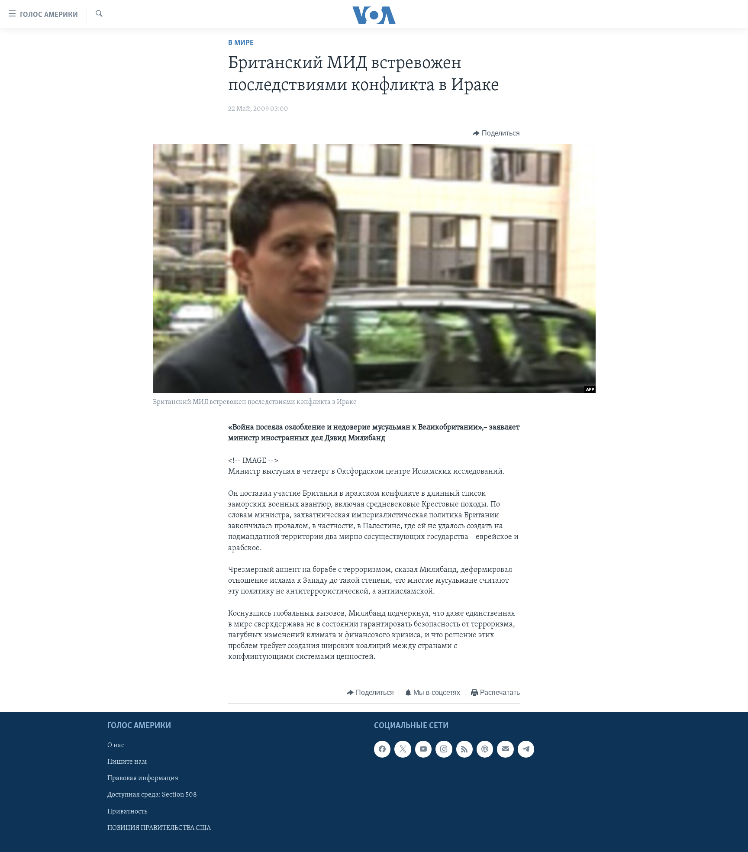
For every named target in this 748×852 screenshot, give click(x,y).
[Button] (496, 133)
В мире (241, 43)
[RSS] (464, 749)
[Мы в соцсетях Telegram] (526, 749)
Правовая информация (142, 778)
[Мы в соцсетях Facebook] (382, 749)
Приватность (127, 811)
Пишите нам (127, 762)
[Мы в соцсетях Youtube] (423, 749)
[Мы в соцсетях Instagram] (443, 749)
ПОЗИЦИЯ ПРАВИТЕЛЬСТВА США (159, 828)
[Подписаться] (505, 749)
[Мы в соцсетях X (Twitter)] (402, 749)
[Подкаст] (485, 749)
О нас (115, 745)
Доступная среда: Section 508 (152, 795)
